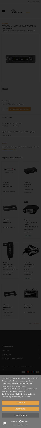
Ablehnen (20, 403)
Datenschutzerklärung (23, 425)
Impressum (14, 425)
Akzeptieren (20, 409)
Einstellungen (20, 415)
